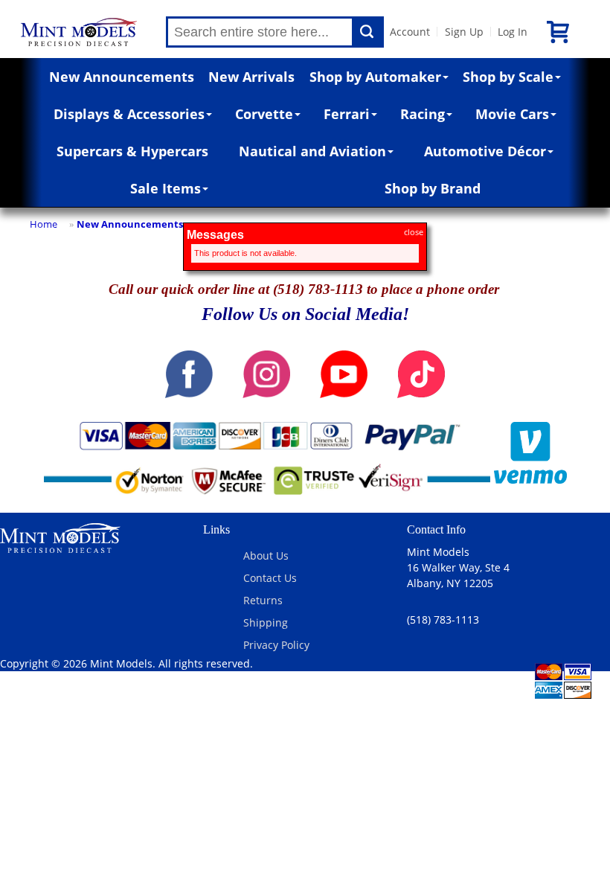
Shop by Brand (433, 188)
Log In (512, 32)
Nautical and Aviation (312, 151)
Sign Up (464, 32)
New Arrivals (251, 77)
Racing (422, 114)
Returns (263, 600)
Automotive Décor (485, 151)
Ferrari (347, 114)
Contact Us (270, 578)
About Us (266, 555)
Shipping (265, 622)
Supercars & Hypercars (132, 151)
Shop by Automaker (375, 77)
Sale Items (165, 188)
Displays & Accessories (129, 114)
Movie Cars (512, 114)
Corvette (264, 114)
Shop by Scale (508, 77)
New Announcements (121, 77)
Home (43, 224)
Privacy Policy (276, 645)
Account (410, 32)
